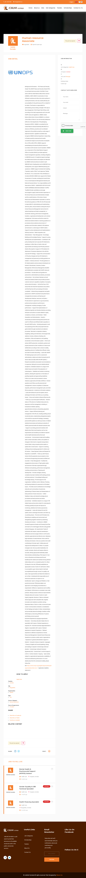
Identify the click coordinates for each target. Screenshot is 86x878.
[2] (75, 2)
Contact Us (77, 8)
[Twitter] (81, 2)
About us (37, 8)
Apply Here (19, 679)
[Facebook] (79, 2)
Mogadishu (12, 687)
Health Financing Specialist (29, 802)
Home (30, 8)
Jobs (42, 8)
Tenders (59, 8)
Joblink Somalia (29, 875)
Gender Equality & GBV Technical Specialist (27, 788)
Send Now (68, 131)
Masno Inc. (59, 875)
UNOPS (11, 692)
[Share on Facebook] (15, 751)
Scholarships (68, 8)
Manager (68, 76)
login (71, 2)
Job (11, 697)
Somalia (12, 682)
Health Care (24, 776)
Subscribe (51, 859)
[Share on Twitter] (19, 751)
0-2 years (12, 706)
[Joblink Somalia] (14, 8)
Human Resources (14, 702)
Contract (46, 786)
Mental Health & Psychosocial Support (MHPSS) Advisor (27, 771)
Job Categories (50, 8)
